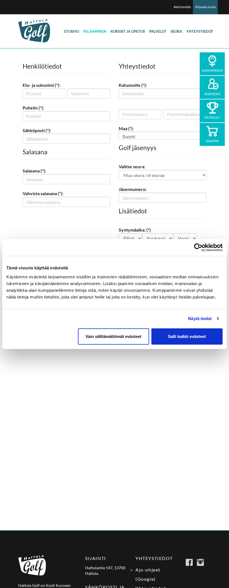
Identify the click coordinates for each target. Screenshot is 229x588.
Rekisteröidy (182, 7)
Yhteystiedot (199, 31)
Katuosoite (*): (133, 85)
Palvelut (157, 31)
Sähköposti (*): (37, 130)
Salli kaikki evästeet (187, 336)
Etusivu (71, 31)
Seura (176, 31)
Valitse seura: (132, 166)
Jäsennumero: (133, 189)
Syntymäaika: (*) (135, 229)
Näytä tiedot (200, 318)
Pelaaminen (94, 31)
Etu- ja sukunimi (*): (41, 85)
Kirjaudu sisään (205, 7)
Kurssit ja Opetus (128, 31)
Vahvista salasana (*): (43, 193)
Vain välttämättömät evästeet (113, 336)
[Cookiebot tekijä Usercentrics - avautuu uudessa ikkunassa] (198, 247)
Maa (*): (126, 128)
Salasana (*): (34, 170)
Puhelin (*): (33, 107)
